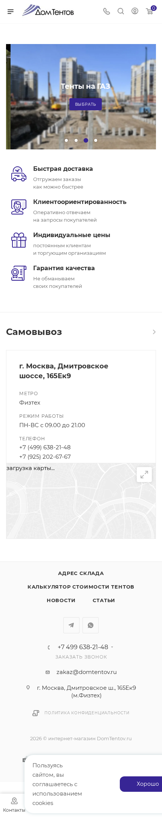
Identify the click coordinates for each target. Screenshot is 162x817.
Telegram (71, 625)
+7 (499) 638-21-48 (45, 447)
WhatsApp (91, 625)
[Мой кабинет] (134, 11)
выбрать (81, 104)
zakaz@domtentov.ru (87, 672)
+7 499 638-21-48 (83, 647)
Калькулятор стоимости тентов (81, 587)
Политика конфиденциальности (87, 713)
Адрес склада (81, 573)
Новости (61, 600)
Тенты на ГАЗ (80, 86)
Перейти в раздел (154, 332)
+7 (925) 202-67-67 (45, 456)
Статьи (104, 600)
